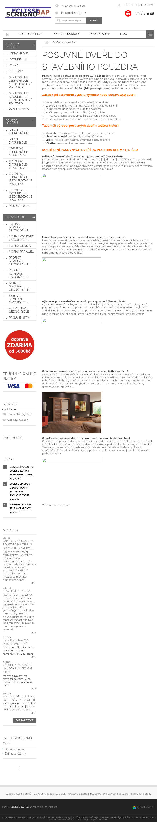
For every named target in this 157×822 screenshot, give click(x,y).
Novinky (11, 530)
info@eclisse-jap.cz (19, 414)
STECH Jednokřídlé (18, 131)
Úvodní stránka (7, 34)
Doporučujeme (14, 749)
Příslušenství (19, 109)
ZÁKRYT (14, 65)
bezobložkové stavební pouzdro (109, 793)
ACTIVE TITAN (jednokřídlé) (19, 310)
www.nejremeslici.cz (66, 119)
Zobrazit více (24, 720)
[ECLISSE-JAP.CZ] (28, 12)
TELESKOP (16, 71)
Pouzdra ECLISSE (30, 34)
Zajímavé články (15, 753)
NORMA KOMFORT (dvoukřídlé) (21, 238)
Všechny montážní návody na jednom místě (17, 668)
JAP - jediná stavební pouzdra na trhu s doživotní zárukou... (18, 544)
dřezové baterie (77, 793)
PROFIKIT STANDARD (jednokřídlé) (19, 261)
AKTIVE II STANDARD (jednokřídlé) (19, 286)
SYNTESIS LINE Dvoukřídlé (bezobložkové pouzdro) (20, 98)
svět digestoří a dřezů (18, 793)
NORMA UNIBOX (20, 245)
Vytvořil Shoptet (145, 807)
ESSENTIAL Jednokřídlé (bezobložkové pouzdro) (20, 179)
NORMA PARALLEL (21, 251)
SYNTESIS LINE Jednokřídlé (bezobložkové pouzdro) (20, 82)
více (33, 583)
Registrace (147, 5)
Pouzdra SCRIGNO (66, 34)
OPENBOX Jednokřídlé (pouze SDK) (18, 152)
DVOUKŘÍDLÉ (18, 59)
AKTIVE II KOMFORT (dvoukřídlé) (19, 299)
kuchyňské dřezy (141, 793)
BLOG (123, 34)
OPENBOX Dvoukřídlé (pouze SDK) (18, 164)
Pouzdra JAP (100, 34)
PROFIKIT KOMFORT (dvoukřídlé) (19, 273)
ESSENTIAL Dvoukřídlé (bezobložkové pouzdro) (20, 195)
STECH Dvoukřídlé (18, 141)
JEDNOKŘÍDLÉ (18, 53)
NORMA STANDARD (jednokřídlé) (19, 227)
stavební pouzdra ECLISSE (50, 793)
